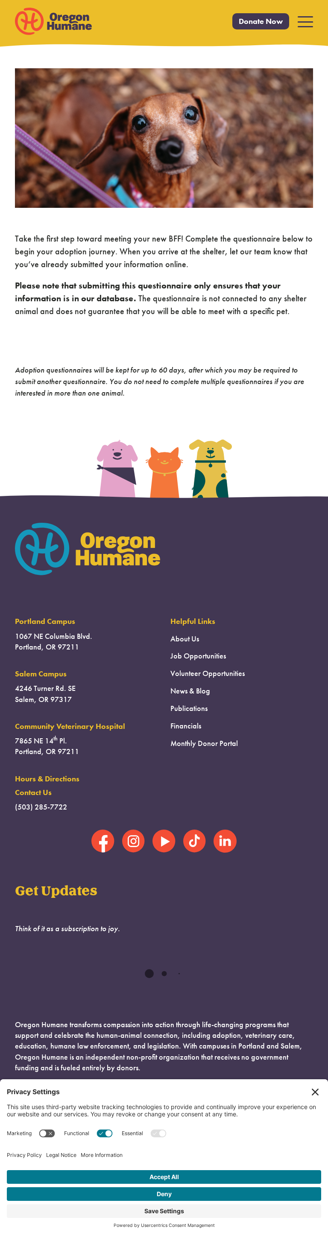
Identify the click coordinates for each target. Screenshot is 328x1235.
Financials (185, 726)
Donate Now (261, 21)
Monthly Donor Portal (204, 743)
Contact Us (33, 792)
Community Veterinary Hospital (70, 726)
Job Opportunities (198, 656)
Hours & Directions (47, 779)
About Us (184, 639)
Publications (189, 708)
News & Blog (190, 691)
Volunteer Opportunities (207, 673)
